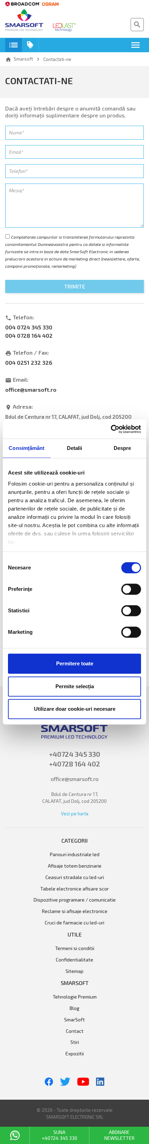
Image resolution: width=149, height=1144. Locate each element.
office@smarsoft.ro (30, 389)
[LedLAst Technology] (64, 27)
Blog (74, 1008)
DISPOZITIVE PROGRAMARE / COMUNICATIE (75, 900)
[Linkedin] (100, 1082)
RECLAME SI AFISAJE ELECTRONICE (74, 911)
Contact (75, 1031)
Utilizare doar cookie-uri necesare (74, 709)
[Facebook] (49, 1082)
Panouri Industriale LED (74, 854)
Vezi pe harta (74, 813)
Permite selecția (74, 686)
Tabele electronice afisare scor (74, 889)
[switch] (131, 589)
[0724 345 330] (15, 1135)
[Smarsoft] (24, 21)
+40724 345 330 (74, 754)
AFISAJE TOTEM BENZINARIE (75, 866)
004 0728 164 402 (29, 335)
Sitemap (74, 971)
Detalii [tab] (74, 448)
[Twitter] (65, 1082)
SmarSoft (74, 1019)
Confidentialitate (74, 960)
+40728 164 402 (74, 763)
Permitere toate (74, 663)
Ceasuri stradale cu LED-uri (74, 877)
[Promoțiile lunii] (30, 45)
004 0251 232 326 (28, 362)
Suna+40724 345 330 (59, 1135)
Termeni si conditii (74, 948)
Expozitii (74, 1053)
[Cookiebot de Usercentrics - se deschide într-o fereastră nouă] (110, 429)
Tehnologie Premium (75, 997)
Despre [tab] (122, 448)
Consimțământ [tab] (26, 448)
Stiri (74, 1042)
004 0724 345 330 (28, 327)
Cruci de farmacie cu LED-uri (74, 922)
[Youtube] (83, 1082)
